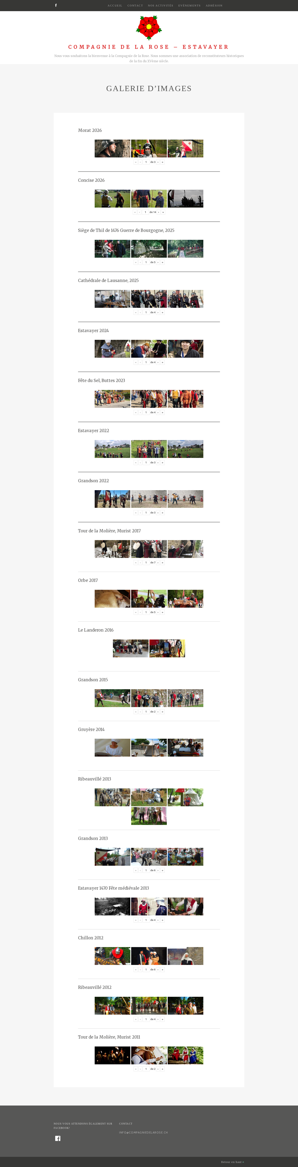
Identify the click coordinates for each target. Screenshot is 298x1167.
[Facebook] (56, 6)
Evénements (189, 5)
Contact (135, 5)
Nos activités (161, 5)
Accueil (115, 5)
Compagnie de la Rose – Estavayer (149, 47)
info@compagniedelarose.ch (143, 1132)
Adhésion (214, 5)
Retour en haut (231, 1162)
